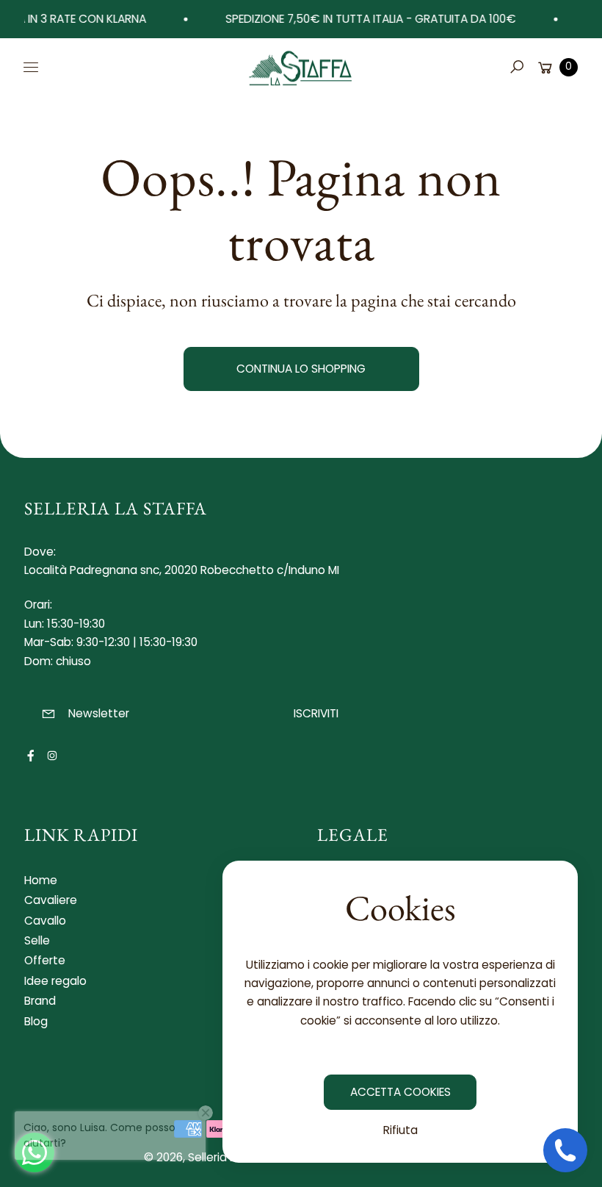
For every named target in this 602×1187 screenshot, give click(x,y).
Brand (40, 1000)
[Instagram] (52, 755)
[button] (516, 67)
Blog (36, 1021)
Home (40, 880)
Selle (37, 940)
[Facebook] (30, 755)
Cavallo (45, 920)
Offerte (44, 960)
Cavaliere (50, 900)
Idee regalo (55, 981)
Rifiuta (400, 1130)
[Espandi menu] (31, 67)
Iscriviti (316, 713)
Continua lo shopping (301, 368)
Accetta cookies (400, 1092)
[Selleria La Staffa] (301, 67)
